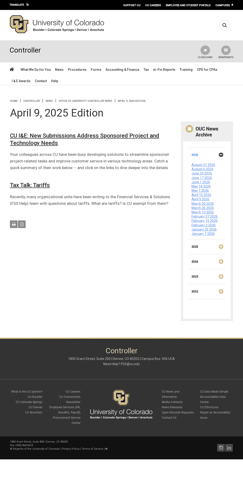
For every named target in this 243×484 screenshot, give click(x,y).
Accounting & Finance (122, 70)
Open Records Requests (178, 412)
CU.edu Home (205, 57)
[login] (106, 448)
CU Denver (35, 407)
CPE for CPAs (207, 70)
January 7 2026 (203, 234)
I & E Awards (21, 81)
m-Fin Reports (164, 70)
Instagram (221, 448)
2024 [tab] (195, 261)
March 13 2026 (203, 212)
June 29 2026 (202, 173)
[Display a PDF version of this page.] (22, 224)
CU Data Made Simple (214, 391)
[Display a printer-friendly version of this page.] (14, 224)
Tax (146, 70)
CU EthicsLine (209, 407)
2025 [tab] (195, 246)
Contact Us (169, 417)
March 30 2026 (203, 204)
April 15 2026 (201, 195)
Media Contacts (172, 402)
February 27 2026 (205, 216)
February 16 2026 (205, 221)
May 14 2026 (201, 186)
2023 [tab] (195, 276)
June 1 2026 (201, 182)
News (59, 70)
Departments (226, 57)
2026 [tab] (195, 155)
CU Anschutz (33, 412)
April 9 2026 (200, 199)
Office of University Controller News (85, 101)
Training (186, 70)
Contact (41, 81)
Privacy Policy (70, 448)
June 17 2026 (202, 178)
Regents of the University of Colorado (36, 448)
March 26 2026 (203, 208)
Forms (96, 70)
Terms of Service (92, 448)
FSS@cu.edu (130, 364)
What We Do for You (36, 70)
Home (14, 101)
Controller (31, 101)
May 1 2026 (200, 191)
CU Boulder (35, 397)
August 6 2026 (202, 169)
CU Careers (153, 5)
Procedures (77, 70)
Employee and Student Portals (188, 5)
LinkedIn (229, 448)
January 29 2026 (204, 229)
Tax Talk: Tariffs (30, 185)
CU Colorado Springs (29, 402)
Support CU (131, 5)
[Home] (56, 32)
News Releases (172, 407)
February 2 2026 (204, 225)
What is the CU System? (26, 391)
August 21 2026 (203, 165)
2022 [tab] (195, 291)
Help (54, 81)
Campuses (222, 5)
